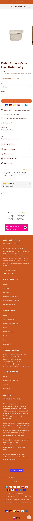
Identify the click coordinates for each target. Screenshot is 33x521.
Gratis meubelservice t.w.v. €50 (10, 78)
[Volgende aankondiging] (30, 2)
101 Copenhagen (8, 319)
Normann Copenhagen (10, 323)
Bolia (5, 376)
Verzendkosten (14, 73)
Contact (6, 288)
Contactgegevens (9, 502)
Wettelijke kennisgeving (23, 502)
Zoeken (5, 284)
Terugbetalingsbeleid (14, 496)
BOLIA (5, 315)
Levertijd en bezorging (10, 296)
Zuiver (5, 340)
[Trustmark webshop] (16, 518)
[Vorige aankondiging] (3, 2)
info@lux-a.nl (14, 364)
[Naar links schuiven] (13, 60)
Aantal (3, 91)
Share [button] (4, 193)
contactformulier (24, 366)
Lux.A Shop (15, 493)
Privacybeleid (26, 496)
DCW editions (7, 332)
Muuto (5, 336)
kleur (2, 83)
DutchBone (7, 344)
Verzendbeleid (25, 499)
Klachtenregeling (9, 304)
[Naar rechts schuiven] (20, 60)
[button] (3, 7)
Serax (5, 327)
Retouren (6, 292)
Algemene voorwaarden (11, 300)
